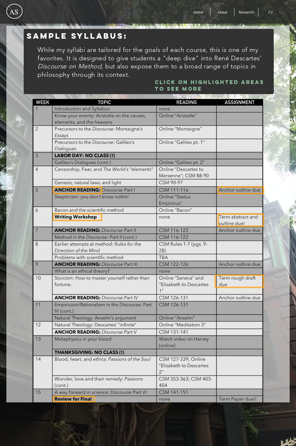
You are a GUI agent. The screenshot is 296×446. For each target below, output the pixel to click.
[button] (77, 190)
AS (13, 11)
